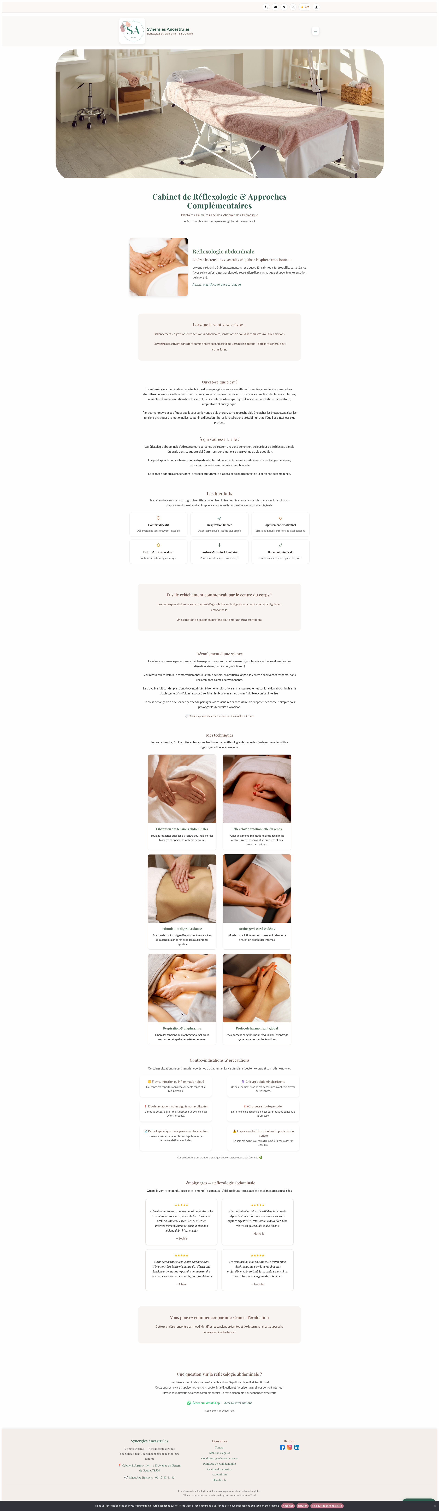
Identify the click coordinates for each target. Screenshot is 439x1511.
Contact (219, 1447)
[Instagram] (289, 1447)
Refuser (302, 1505)
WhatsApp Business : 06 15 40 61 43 (152, 1477)
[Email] (275, 7)
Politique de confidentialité (219, 1463)
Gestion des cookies (219, 1469)
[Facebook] (282, 1447)
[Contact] (316, 7)
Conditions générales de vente (219, 1458)
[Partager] (293, 7)
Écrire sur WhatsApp (206, 1403)
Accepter (288, 1505)
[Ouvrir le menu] (315, 31)
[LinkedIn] (296, 1447)
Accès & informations (238, 1403)
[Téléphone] (266, 7)
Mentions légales (219, 1453)
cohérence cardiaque (227, 284)
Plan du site (219, 1480)
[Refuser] (434, 1506)
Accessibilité (219, 1474)
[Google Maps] (284, 7)
